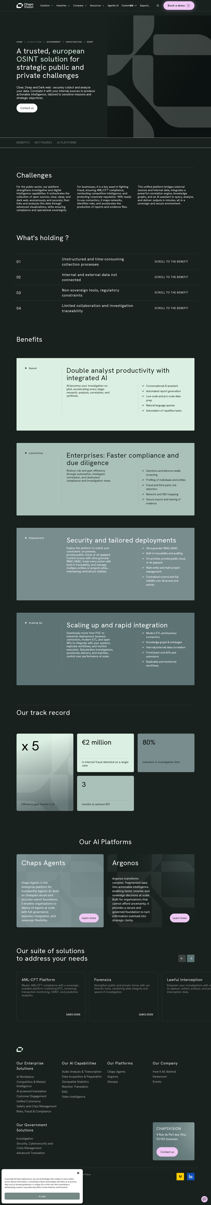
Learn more (89, 918)
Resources (95, 5)
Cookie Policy (84, 1174)
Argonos (112, 1077)
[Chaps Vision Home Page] (25, 5)
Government (54, 42)
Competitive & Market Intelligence (31, 1084)
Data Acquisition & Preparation (82, 1077)
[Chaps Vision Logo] (105, 1049)
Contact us (27, 108)
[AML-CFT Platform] (56, 1001)
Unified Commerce (29, 1101)
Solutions (45, 5)
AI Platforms (67, 142)
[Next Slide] (190, 958)
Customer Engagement (31, 1096)
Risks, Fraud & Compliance (34, 1111)
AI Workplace (25, 1077)
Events (157, 1082)
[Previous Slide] (182, 958)
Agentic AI (113, 5)
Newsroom (160, 1077)
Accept (42, 1196)
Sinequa (112, 1082)
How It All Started (164, 1072)
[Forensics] (128, 1001)
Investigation (74, 42)
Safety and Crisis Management (37, 1106)
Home (20, 42)
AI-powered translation (31, 1091)
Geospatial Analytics (75, 1082)
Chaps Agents (116, 1072)
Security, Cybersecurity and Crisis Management (35, 1146)
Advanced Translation (31, 1153)
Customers (127, 5)
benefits (23, 142)
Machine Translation (75, 1087)
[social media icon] (180, 1176)
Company (78, 5)
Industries (61, 5)
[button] (78, 1173)
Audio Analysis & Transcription (81, 1072)
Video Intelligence (73, 1097)
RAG (65, 1092)
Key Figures (43, 142)
